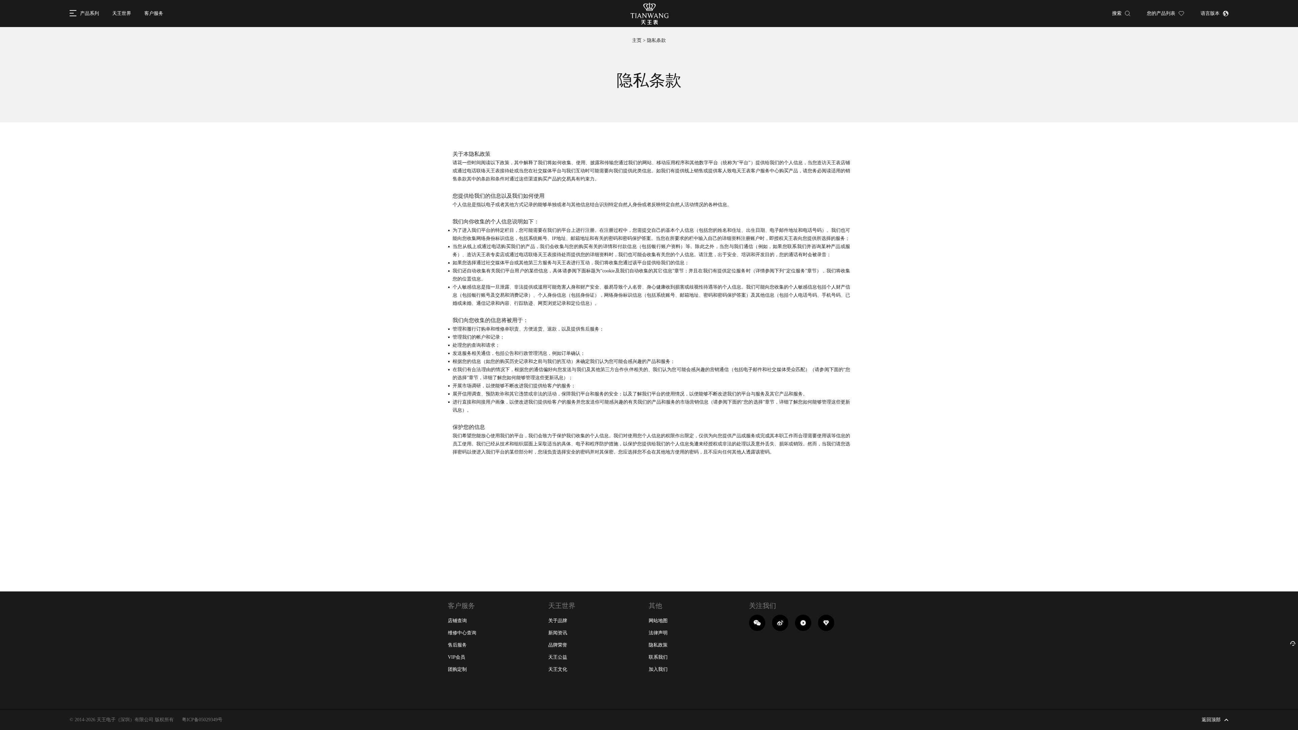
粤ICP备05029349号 (202, 719)
